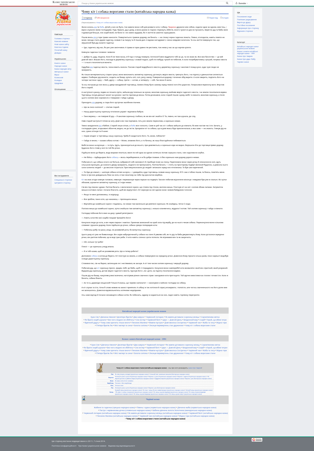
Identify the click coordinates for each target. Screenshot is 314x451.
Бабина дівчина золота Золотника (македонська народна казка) (182, 410)
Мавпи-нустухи (156, 350)
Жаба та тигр (209, 322)
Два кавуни (138, 317)
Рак (112, 388)
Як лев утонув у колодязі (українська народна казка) (131, 374)
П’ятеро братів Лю (104, 325)
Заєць (111, 392)
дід (95, 27)
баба (102, 27)
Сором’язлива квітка (210, 317)
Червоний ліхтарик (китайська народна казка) (105, 413)
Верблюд (110, 383)
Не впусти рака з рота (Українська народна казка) (131, 376)
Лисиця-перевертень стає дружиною (166, 325)
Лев (112, 374)
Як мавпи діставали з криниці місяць (182, 317)
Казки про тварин (245, 56)
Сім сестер (140, 320)
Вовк (111, 381)
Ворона (110, 377)
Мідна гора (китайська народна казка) (197, 416)
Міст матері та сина (123, 325)
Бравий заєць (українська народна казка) (128, 390)
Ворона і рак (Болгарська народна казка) (198, 378)
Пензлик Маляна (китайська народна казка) (117, 416)
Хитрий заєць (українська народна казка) (199, 390)
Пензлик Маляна (139, 322)
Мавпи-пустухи (156, 322)
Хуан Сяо (95, 317)
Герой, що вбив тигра (217, 320)
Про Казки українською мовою (92, 446)
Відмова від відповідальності (121, 446)
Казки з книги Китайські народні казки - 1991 (144, 339)
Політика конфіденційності (64, 446)
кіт (98, 268)
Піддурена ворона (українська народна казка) (169, 378)
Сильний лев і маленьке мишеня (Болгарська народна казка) (169, 374)
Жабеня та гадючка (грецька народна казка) (114, 407)
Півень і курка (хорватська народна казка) (156, 407)
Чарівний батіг (154, 320)
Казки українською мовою (64, 3)
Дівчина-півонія (108, 317)
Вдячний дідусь (92, 322)
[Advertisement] (64, 129)
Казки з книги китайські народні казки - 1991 (247, 52)
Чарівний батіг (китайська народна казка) (208, 413)
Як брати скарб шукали (95, 320)
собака (114, 157)
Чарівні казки (152, 399)
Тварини (172, 27)
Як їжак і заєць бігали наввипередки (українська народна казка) (164, 390)
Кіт (83, 179)
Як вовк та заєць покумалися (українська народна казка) (134, 392)
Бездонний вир (191, 320)
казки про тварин (195, 368)
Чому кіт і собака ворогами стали (109, 22)
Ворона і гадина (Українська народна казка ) (191, 376)
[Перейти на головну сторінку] (63, 18)
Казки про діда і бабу (246, 59)
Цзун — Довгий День (172, 320)
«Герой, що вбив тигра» (217, 347)
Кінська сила (119, 385)
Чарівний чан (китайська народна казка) (158, 416)
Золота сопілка (141, 325)
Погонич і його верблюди (123, 383)
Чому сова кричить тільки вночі (115, 322)
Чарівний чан (194, 322)
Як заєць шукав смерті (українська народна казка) (185, 394)
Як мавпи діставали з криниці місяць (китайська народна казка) (157, 413)
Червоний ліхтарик (155, 317)
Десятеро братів (124, 317)
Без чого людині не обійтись (121, 320)
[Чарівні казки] (84, 400)
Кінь (112, 385)
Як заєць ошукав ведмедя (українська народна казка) (171, 392)
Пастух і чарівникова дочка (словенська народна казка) (125, 410)
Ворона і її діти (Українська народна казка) (162, 376)
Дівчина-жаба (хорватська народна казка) (196, 407)
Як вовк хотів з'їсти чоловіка (124, 381)
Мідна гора (221, 322)
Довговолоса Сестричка (176, 322)
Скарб (202, 320)
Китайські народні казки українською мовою (144, 311)
